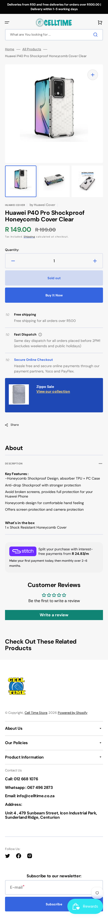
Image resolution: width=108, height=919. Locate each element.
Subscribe (54, 904)
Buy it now (54, 295)
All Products (31, 49)
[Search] (96, 34)
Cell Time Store (36, 713)
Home (9, 49)
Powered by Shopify (72, 713)
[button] (7, 22)
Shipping (29, 236)
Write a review (54, 615)
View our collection (53, 391)
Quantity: (12, 250)
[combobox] (54, 34)
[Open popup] (40, 334)
